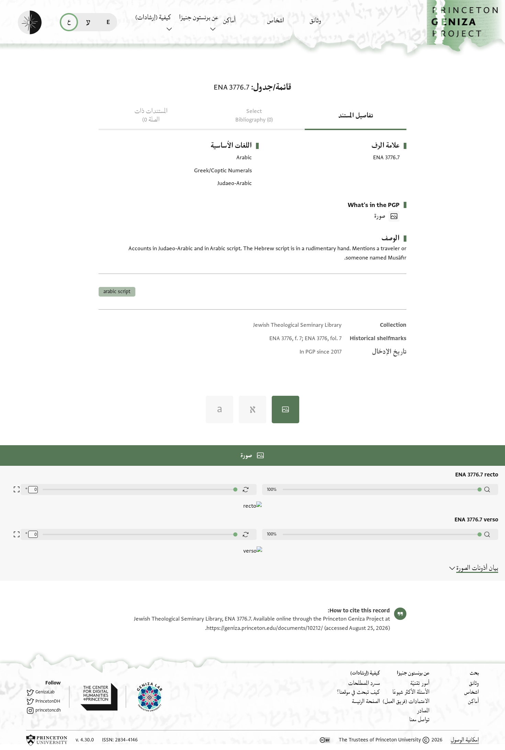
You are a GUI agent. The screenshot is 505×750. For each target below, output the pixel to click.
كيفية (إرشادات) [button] (153, 17)
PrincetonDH (47, 701)
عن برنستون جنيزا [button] (198, 17)
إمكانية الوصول (465, 740)
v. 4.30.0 (85, 740)
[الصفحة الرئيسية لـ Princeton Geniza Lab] (144, 696)
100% (272, 489)
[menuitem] (330, 23)
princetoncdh (48, 710)
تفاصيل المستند (355, 115)
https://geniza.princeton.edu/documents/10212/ (264, 628)
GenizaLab (45, 692)
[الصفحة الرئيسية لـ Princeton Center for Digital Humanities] (93, 696)
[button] (466, 26)
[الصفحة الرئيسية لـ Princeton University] (46, 740)
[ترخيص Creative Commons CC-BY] (324, 740)
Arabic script (117, 291)
